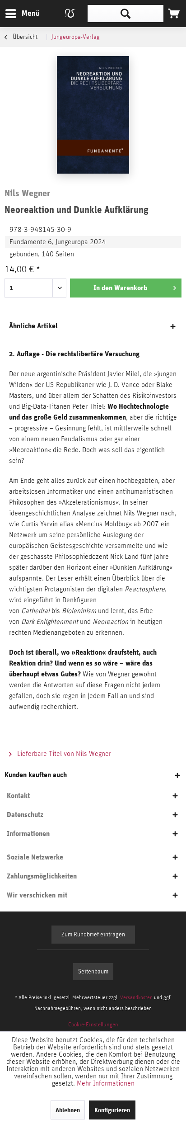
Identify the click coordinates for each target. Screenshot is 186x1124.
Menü (24, 13)
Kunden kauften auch (36, 774)
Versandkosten (136, 997)
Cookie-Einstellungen (93, 1025)
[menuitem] (22, 14)
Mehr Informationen (106, 1083)
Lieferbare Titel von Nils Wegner (63, 753)
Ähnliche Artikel (33, 325)
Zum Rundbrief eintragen (93, 934)
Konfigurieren (112, 1110)
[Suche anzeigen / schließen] (125, 14)
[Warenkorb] (174, 14)
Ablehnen (68, 1110)
